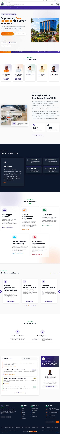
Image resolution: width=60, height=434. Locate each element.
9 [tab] (37, 305)
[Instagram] (9, 417)
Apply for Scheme (6, 45)
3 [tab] (26, 305)
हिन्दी (58, 0)
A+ (52, 0)
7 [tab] (33, 305)
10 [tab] (38, 305)
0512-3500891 (49, 364)
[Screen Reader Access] (47, 0)
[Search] (58, 8)
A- (49, 0)
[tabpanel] (11, 291)
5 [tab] (30, 305)
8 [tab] (35, 305)
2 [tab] (24, 305)
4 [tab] (28, 305)
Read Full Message (50, 386)
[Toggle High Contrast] (55, 0)
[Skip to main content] (41, 0)
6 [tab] (31, 305)
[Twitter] (4, 417)
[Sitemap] (44, 0)
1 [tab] (23, 305)
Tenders (4, 42)
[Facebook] (2, 417)
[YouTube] (7, 417)
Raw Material (13, 42)
